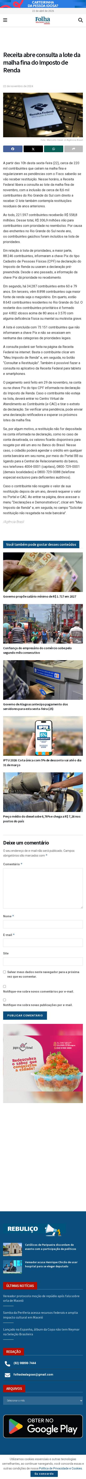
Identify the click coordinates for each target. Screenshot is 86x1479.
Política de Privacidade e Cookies (60, 1468)
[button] (43, 40)
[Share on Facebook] (13, 149)
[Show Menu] (5, 20)
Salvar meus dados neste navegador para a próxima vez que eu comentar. (43, 974)
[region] (43, 4)
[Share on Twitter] (33, 149)
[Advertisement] (43, 1154)
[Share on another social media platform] (73, 149)
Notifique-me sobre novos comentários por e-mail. (38, 991)
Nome (8, 916)
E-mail (9, 935)
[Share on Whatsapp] (53, 149)
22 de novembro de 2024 (18, 86)
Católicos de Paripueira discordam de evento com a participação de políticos (50, 1247)
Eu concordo (44, 1473)
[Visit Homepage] (42, 20)
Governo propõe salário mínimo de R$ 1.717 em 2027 (39, 596)
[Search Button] (80, 20)
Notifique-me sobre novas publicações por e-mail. (38, 1005)
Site (6, 953)
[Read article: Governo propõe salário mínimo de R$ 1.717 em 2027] (43, 572)
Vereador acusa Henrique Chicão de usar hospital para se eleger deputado (51, 1264)
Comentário (13, 864)
